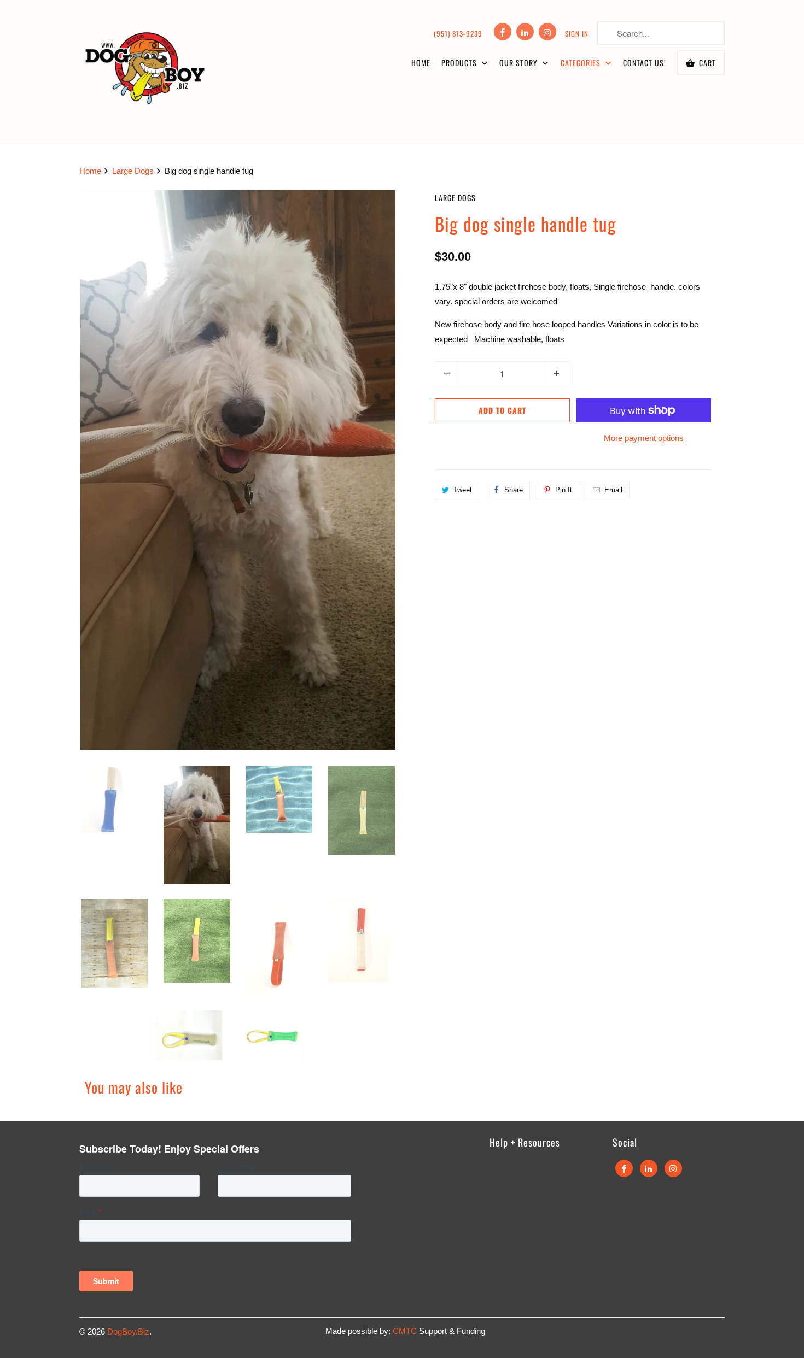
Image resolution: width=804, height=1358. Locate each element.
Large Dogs (455, 197)
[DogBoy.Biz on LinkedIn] (525, 31)
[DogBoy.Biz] (145, 72)
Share (513, 490)
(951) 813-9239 (458, 33)
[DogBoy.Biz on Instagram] (547, 31)
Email (613, 490)
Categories (582, 62)
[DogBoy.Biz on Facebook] (502, 31)
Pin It (563, 490)
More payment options (644, 438)
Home (420, 62)
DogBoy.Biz (128, 1331)
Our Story (519, 62)
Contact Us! (644, 62)
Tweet (462, 490)
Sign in (577, 33)
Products (460, 62)
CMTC (406, 1331)
